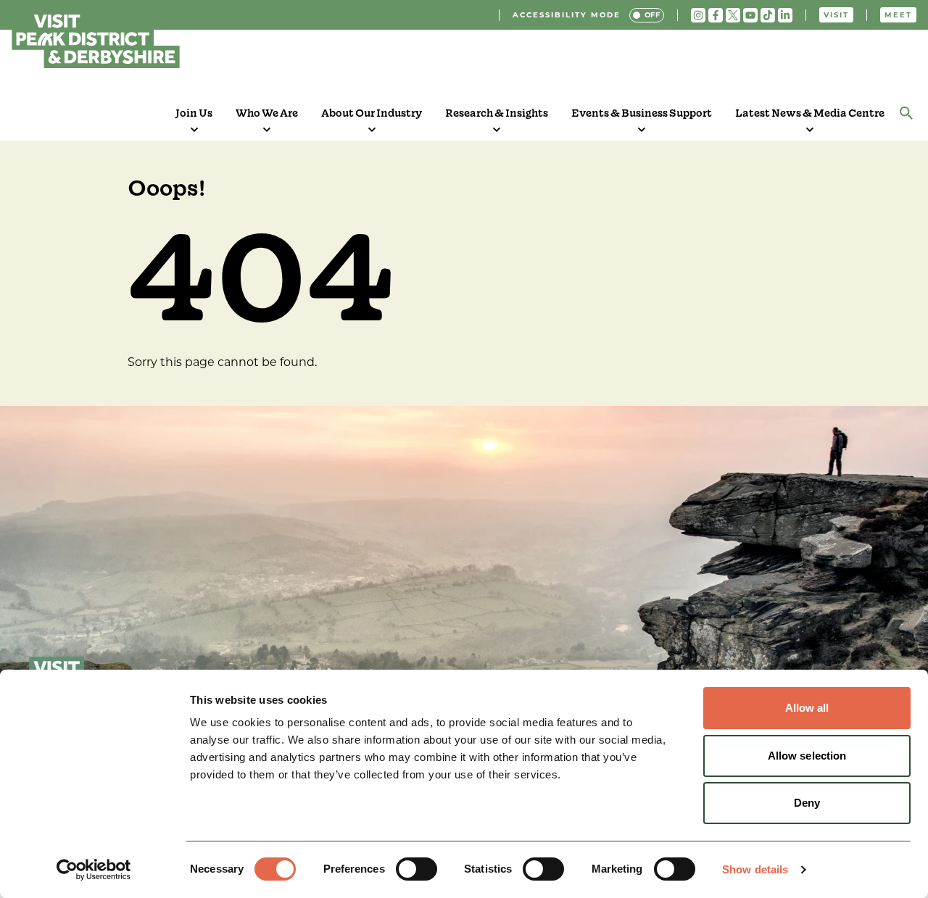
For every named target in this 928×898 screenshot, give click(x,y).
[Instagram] (698, 15)
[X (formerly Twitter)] (733, 15)
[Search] (906, 113)
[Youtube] (750, 15)
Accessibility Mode (567, 15)
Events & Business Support (641, 113)
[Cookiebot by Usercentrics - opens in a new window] (93, 870)
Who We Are (267, 113)
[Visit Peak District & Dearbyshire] (96, 39)
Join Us (193, 113)
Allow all (807, 708)
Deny (807, 803)
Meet (898, 15)
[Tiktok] (768, 15)
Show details (755, 869)
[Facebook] (715, 15)
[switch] (416, 869)
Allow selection (807, 755)
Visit (836, 15)
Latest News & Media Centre (809, 113)
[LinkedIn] (785, 15)
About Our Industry (371, 113)
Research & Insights (496, 113)
